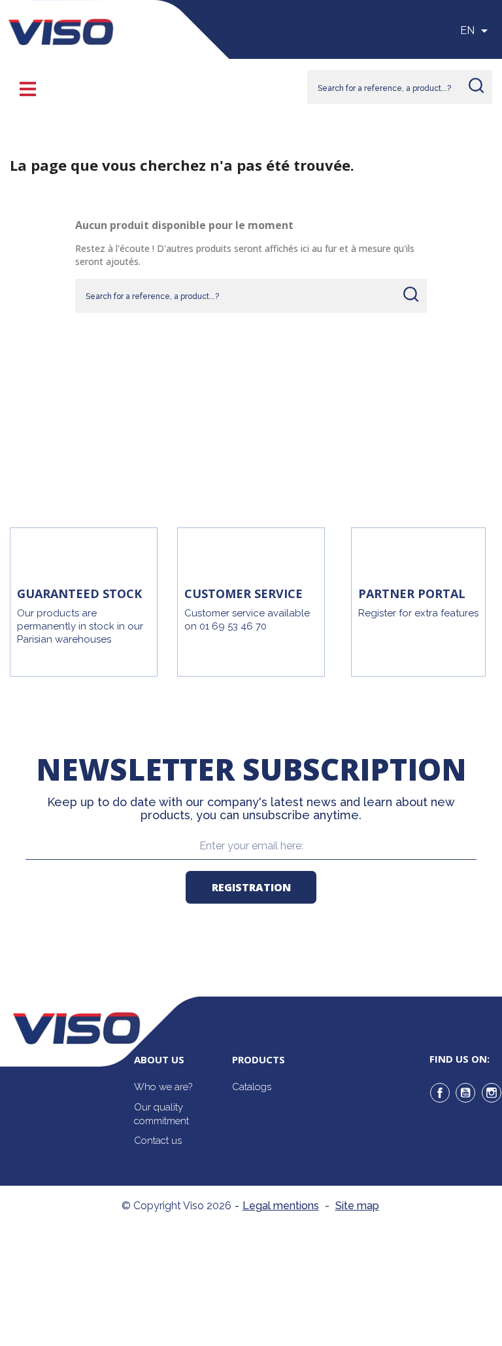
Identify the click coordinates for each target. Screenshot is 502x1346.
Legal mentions (281, 1205)
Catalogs (251, 1087)
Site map (357, 1205)
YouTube (465, 1092)
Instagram (491, 1092)
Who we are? (163, 1087)
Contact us (158, 1140)
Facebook (440, 1092)
